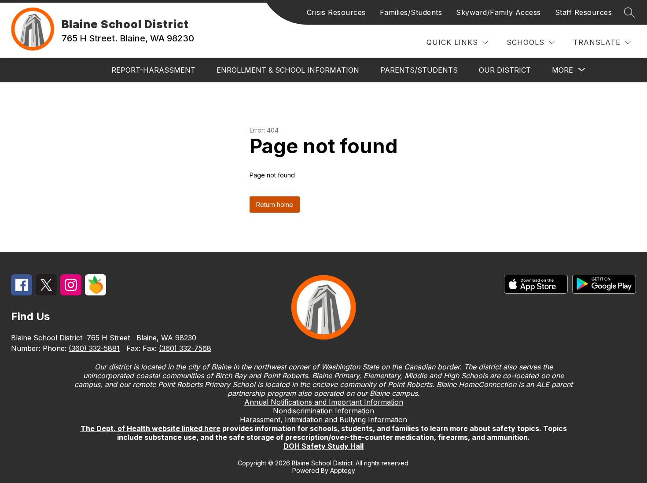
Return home (274, 204)
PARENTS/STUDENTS (419, 70)
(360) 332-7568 (185, 348)
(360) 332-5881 (94, 348)
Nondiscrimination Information (323, 410)
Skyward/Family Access (498, 12)
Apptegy (342, 470)
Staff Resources (583, 12)
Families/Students (411, 12)
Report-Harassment (153, 70)
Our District (505, 70)
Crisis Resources (336, 12)
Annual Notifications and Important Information (323, 402)
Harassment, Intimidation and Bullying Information (323, 419)
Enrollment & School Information (288, 70)
